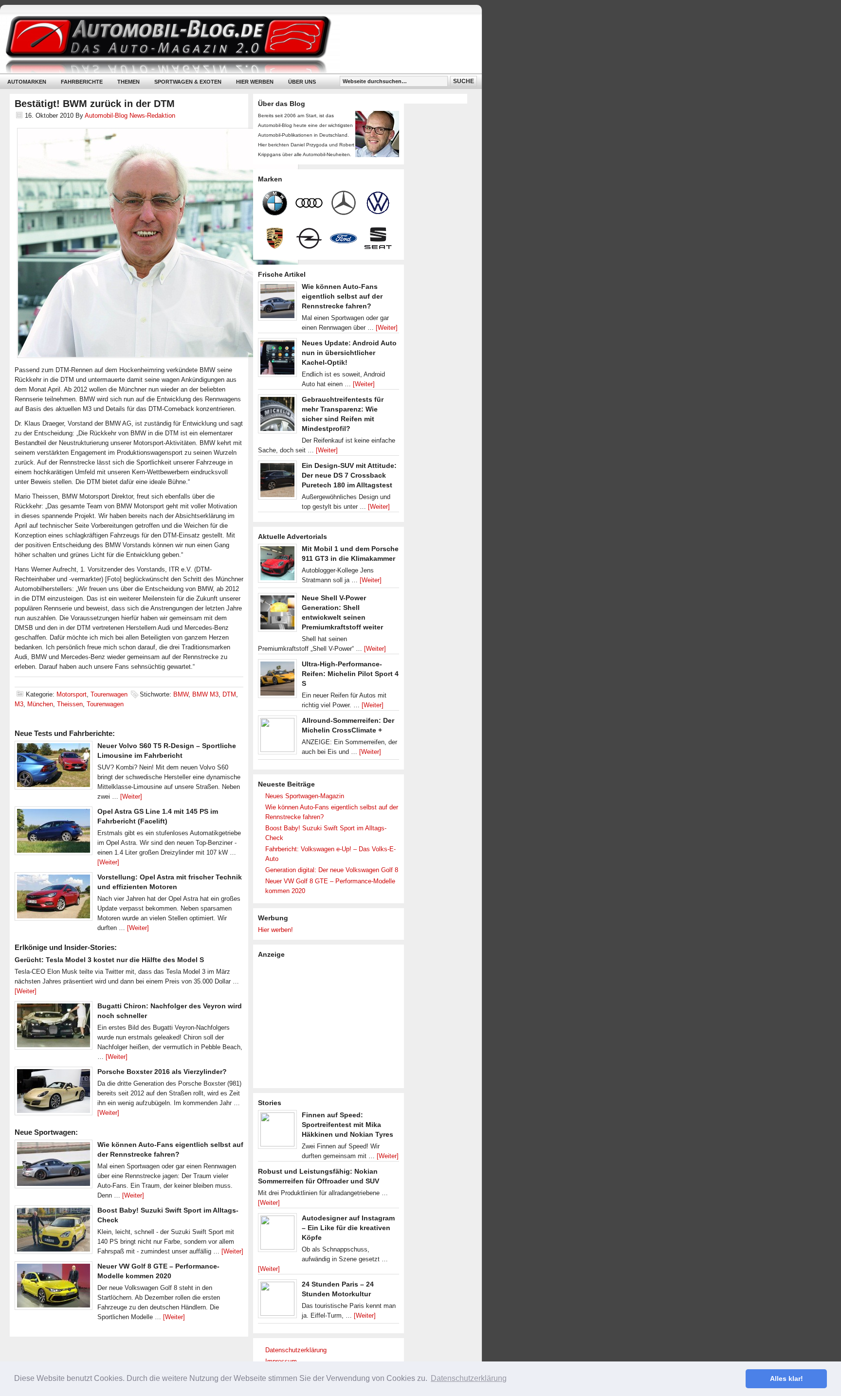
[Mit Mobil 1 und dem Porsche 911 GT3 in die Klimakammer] (277, 566)
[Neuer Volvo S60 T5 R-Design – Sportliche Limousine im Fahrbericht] (53, 767)
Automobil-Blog (233, 44)
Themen (128, 82)
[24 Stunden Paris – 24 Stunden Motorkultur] (277, 1301)
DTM (229, 694)
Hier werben (255, 82)
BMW (180, 694)
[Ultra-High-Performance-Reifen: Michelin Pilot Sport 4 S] (277, 681)
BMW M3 (205, 694)
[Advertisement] (331, 1022)
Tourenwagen (109, 694)
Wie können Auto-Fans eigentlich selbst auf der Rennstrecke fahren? (342, 296)
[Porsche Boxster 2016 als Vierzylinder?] (53, 1093)
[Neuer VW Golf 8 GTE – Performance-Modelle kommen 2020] (53, 1288)
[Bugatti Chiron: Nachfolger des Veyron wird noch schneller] (53, 1028)
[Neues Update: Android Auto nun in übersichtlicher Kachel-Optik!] (277, 360)
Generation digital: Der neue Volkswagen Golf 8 (331, 870)
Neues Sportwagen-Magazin (304, 796)
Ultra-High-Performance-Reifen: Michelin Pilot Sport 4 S (350, 673)
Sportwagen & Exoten (187, 82)
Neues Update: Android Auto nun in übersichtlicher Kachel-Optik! (349, 352)
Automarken (26, 82)
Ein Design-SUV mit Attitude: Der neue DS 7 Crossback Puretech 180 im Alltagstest (349, 475)
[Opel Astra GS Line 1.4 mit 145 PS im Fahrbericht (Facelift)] (53, 833)
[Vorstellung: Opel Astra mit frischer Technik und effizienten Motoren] (53, 899)
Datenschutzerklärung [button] (469, 1378)
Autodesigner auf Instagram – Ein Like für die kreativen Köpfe (348, 1227)
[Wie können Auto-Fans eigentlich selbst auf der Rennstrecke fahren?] (53, 1166)
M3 (19, 704)
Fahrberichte (82, 82)
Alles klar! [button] (786, 1378)
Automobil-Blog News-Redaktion (130, 115)
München (40, 704)
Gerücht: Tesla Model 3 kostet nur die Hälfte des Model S (109, 960)
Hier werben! (275, 929)
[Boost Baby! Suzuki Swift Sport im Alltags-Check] (53, 1232)
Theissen (70, 704)
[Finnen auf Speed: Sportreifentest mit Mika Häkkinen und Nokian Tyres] (277, 1132)
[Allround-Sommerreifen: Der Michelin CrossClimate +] (277, 737)
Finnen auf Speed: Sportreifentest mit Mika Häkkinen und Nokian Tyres (347, 1124)
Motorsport (71, 694)
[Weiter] (131, 796)
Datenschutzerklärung (296, 1350)
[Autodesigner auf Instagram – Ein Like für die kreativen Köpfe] (277, 1235)
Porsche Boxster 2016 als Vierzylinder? (162, 1071)
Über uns (302, 82)
